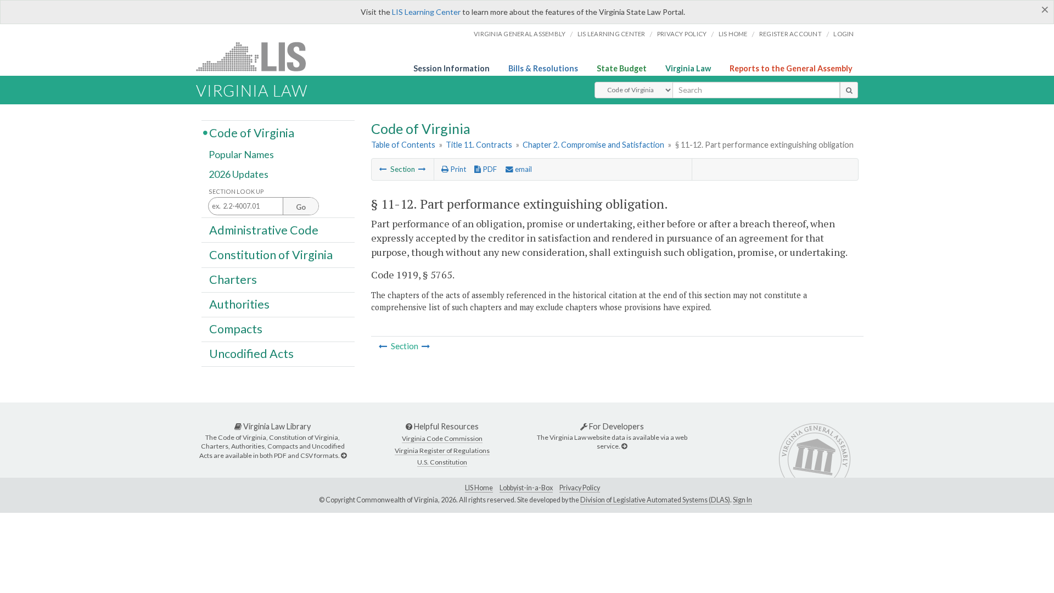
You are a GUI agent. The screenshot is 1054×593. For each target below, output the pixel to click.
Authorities (239, 304)
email (522, 169)
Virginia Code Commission (442, 438)
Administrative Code (263, 229)
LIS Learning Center (426, 11)
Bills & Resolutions (543, 68)
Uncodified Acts (251, 353)
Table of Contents (403, 144)
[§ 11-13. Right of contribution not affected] (422, 169)
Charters (233, 279)
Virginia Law (688, 68)
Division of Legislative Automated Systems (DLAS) (655, 500)
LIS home (733, 33)
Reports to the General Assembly (791, 68)
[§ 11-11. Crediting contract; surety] (383, 169)
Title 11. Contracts (479, 144)
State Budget (622, 68)
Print (457, 169)
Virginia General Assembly (519, 33)
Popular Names (241, 155)
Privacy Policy (682, 33)
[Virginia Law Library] (343, 455)
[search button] (849, 90)
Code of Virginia (251, 132)
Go (301, 207)
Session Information (451, 68)
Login (843, 33)
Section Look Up (236, 191)
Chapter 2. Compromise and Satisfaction (593, 144)
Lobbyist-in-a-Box (526, 488)
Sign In (742, 500)
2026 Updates (238, 174)
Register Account (790, 33)
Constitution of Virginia (271, 254)
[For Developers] (624, 446)
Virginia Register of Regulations (442, 450)
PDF (489, 169)
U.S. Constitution (442, 462)
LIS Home (479, 488)
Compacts (235, 329)
